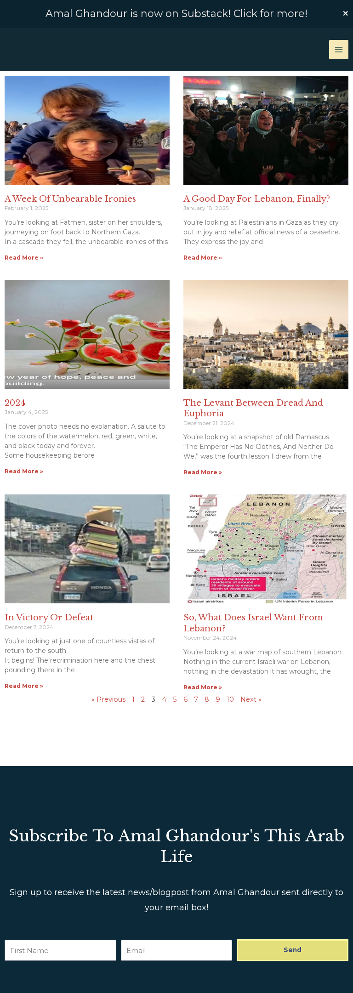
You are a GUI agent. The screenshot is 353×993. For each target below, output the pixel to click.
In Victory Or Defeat (49, 618)
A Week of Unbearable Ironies (70, 199)
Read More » (24, 257)
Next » (251, 699)
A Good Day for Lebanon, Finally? (256, 199)
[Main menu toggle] (338, 49)
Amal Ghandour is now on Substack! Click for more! (176, 13)
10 (230, 699)
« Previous (108, 699)
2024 (15, 403)
